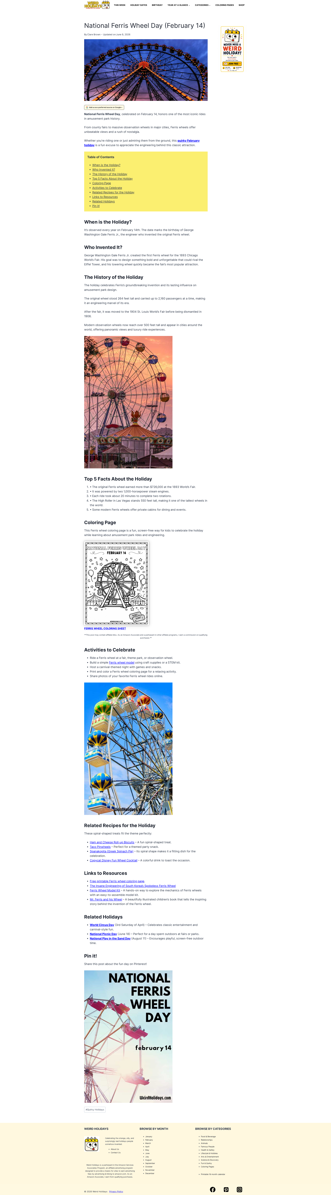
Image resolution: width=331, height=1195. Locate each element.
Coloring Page (101, 183)
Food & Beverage (208, 1136)
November (150, 1170)
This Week (119, 5)
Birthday (157, 5)
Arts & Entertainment (210, 1156)
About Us (115, 1149)
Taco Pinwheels (100, 846)
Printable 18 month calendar (213, 1174)
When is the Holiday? (106, 165)
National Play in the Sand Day (110, 938)
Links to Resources (105, 196)
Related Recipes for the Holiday (113, 192)
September (150, 1163)
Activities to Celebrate (107, 187)
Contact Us (116, 1152)
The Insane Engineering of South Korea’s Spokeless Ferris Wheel (133, 885)
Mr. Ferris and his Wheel (106, 899)
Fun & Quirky (206, 1163)
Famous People (207, 1146)
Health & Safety (207, 1150)
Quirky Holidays (95, 1109)
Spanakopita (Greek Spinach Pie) (111, 851)
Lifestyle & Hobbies (209, 1153)
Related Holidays (103, 201)
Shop (242, 5)
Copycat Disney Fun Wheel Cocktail (113, 860)
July (147, 1156)
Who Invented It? (103, 169)
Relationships (207, 1140)
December (149, 1173)
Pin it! (96, 206)
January (148, 1136)
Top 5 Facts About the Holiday (112, 178)
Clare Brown (93, 34)
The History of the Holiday (109, 174)
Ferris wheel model (121, 662)
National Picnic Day (103, 934)
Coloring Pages (224, 5)
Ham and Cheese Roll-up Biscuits (112, 842)
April (147, 1146)
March (148, 1143)
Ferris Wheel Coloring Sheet (105, 628)
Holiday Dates (138, 5)
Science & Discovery (210, 1160)
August (148, 1160)
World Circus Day (102, 925)
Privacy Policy (116, 1191)
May (147, 1150)
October (148, 1167)
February (149, 1140)
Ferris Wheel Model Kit (105, 890)
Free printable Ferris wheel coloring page (117, 881)
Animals (204, 1143)
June (147, 1153)
